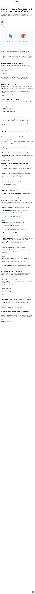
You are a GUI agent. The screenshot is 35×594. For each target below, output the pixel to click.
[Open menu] (2, 2)
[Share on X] (2, 26)
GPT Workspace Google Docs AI (15, 56)
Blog (3, 4)
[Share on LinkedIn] (3, 26)
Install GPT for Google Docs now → (7, 139)
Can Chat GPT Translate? (9, 321)
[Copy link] (5, 26)
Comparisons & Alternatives (10, 4)
